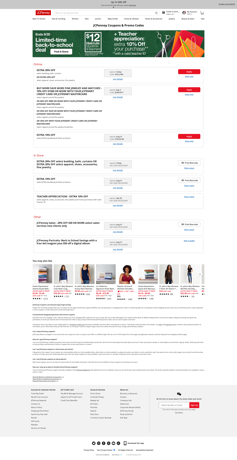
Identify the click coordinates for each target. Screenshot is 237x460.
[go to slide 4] (120, 7)
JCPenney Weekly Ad (83, 370)
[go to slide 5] (122, 7)
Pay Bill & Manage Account (72, 393)
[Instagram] (99, 443)
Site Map (123, 418)
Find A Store (95, 393)
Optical (93, 411)
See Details (179, 412)
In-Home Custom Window (100, 418)
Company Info (126, 400)
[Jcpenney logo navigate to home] (43, 12)
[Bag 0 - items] (201, 13)
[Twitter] (94, 443)
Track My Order (37, 393)
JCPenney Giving (126, 411)
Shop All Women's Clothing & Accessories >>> (48, 377)
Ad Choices (115, 455)
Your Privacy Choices (104, 450)
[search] (157, 13)
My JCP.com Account (39, 397)
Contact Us (35, 404)
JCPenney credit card (77, 324)
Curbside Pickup (97, 397)
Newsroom (124, 404)
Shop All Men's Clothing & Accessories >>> (47, 379)
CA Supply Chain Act (125, 450)
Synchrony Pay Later (39, 414)
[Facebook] (103, 443)
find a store (189, 168)
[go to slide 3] (117, 7)
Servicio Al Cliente (38, 428)
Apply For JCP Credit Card (71, 397)
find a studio (189, 241)
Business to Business (129, 393)
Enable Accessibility (227, 4)
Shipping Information (40, 411)
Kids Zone (94, 414)
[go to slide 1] (113, 7)
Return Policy (36, 407)
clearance (168, 324)
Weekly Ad (94, 400)
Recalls (34, 418)
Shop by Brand (126, 414)
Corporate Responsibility (130, 407)
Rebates (34, 424)
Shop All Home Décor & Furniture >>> (45, 381)
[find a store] (118, 43)
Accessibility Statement (144, 450)
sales (160, 324)
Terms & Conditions (102, 455)
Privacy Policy (89, 450)
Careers (123, 397)
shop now (189, 76)
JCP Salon (94, 404)
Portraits (93, 407)
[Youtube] (113, 443)
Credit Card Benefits (69, 400)
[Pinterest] (108, 443)
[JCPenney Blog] (118, 443)
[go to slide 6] (124, 7)
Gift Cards (35, 421)
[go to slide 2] (115, 7)
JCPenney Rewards (38, 400)
